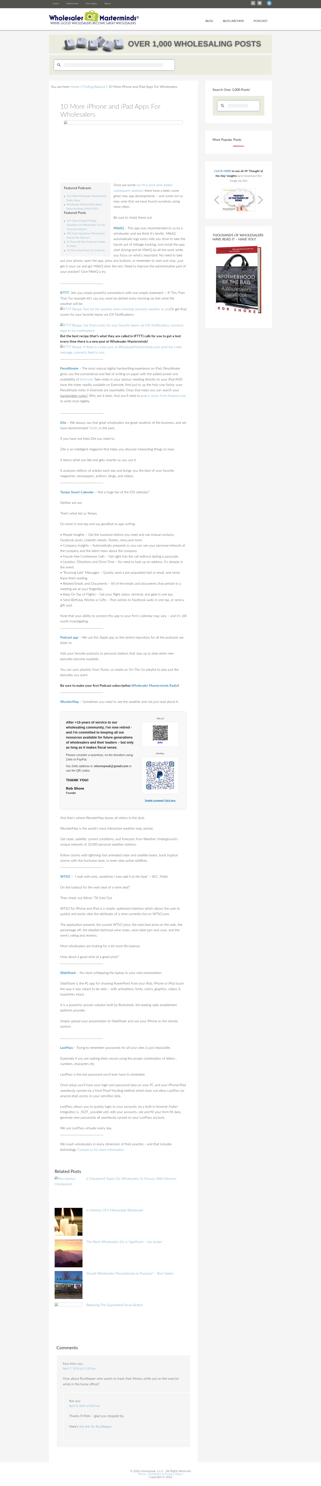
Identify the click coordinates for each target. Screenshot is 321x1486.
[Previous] (217, 199)
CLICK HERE (222, 171)
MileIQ (119, 228)
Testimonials (72, 3)
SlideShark (68, 973)
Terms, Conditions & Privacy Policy (160, 1474)
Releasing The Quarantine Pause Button (114, 1305)
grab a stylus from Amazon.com (163, 396)
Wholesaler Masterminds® (94, 17)
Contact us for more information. (100, 1150)
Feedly (93, 428)
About (107, 3)
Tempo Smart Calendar (77, 492)
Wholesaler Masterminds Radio (154, 685)
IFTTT (64, 293)
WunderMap (69, 702)
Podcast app (69, 637)
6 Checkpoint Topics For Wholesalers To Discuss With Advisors (131, 1179)
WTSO (65, 876)
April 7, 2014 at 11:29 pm (79, 1368)
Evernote (86, 379)
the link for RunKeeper (95, 1426)
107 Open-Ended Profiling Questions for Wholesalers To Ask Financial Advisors (86, 225)
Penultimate (69, 368)
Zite (63, 423)
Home (56, 3)
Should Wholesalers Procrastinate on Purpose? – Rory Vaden (129, 1273)
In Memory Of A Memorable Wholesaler (114, 1210)
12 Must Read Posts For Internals (86, 250)
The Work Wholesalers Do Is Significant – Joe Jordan (124, 1242)
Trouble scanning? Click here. (160, 800)
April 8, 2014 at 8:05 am (84, 1405)
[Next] (260, 199)
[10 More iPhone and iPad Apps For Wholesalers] (123, 149)
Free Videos (91, 3)
